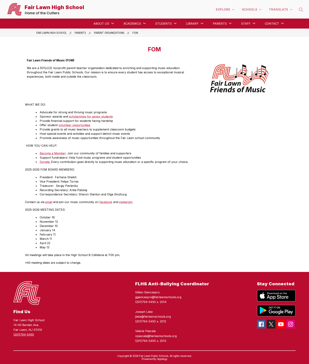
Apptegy (162, 358)
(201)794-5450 (23, 334)
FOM (135, 32)
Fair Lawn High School (51, 32)
